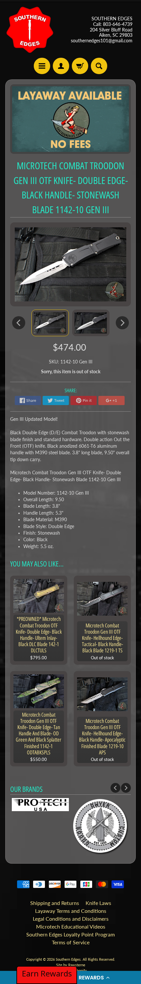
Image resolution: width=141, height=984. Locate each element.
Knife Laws (98, 903)
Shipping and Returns (54, 903)
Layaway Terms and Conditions (70, 911)
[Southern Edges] (29, 29)
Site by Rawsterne (70, 965)
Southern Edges (68, 959)
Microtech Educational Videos (70, 926)
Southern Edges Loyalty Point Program (70, 934)
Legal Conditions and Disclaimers (71, 918)
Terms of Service (71, 942)
